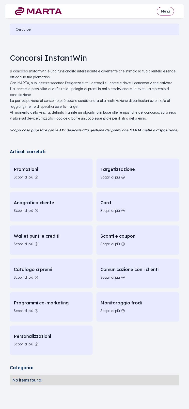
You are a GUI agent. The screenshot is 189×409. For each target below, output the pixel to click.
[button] (165, 11)
